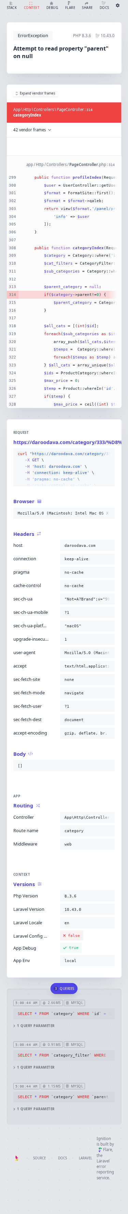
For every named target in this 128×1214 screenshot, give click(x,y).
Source (39, 1158)
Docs (62, 1158)
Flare (107, 1149)
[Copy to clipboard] (108, 454)
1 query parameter (35, 1026)
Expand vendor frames (37, 93)
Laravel (85, 1158)
